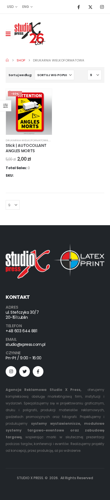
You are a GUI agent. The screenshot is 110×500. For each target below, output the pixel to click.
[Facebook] (78, 7)
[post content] (29, 112)
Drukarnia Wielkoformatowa (27, 140)
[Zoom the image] (55, 247)
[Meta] (38, 371)
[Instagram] (102, 7)
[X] (90, 7)
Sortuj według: (20, 75)
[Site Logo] (29, 33)
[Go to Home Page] (7, 60)
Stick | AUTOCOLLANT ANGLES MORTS (26, 148)
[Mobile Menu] (10, 34)
